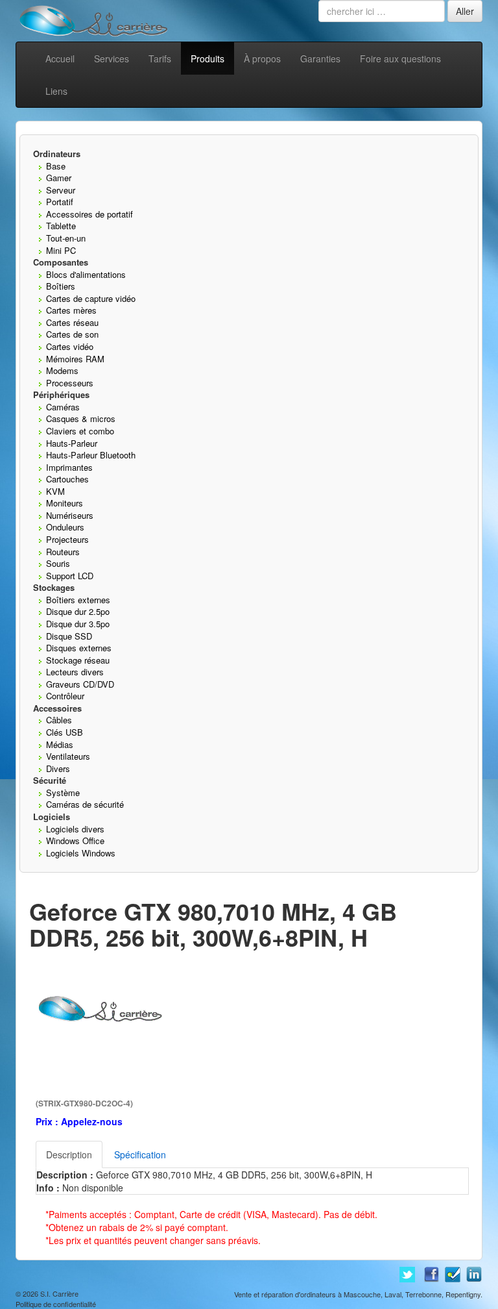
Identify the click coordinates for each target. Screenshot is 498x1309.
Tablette (61, 225)
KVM (55, 491)
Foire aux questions (400, 58)
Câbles (59, 720)
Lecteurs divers (75, 672)
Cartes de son (72, 334)
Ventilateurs (68, 756)
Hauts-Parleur (71, 443)
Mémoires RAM (75, 359)
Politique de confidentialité (56, 1304)
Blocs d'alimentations (86, 274)
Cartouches (67, 479)
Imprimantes (69, 467)
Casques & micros (80, 418)
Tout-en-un (66, 238)
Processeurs (69, 383)
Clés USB (64, 732)
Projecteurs (67, 539)
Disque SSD (69, 636)
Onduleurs (65, 527)
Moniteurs (64, 503)
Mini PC (61, 250)
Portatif (59, 201)
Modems (62, 370)
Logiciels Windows (80, 853)
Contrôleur (65, 696)
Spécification (140, 1154)
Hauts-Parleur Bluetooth (91, 455)
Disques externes (79, 648)
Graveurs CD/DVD (80, 684)
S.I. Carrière (59, 1293)
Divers (58, 768)
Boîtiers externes (78, 599)
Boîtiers (60, 286)
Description (69, 1154)
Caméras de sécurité (85, 804)
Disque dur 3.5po (78, 623)
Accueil (60, 58)
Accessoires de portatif (89, 214)
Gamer (58, 177)
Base (55, 166)
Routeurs (63, 551)
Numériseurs (69, 515)
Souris (58, 563)
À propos (262, 58)
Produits (207, 58)
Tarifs (159, 58)
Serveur (60, 190)
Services (111, 58)
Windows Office (75, 840)
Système (63, 792)
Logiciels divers (75, 829)
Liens (56, 90)
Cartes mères (71, 310)
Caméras (63, 407)
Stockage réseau (78, 660)
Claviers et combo (80, 431)
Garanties (320, 58)
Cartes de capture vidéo (91, 298)
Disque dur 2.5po (78, 611)
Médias (59, 744)
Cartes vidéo (69, 346)
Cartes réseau (72, 322)
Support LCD (69, 575)
